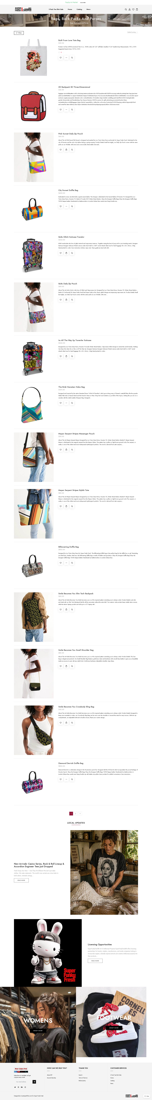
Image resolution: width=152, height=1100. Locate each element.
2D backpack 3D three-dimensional (74, 87)
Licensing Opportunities (100, 944)
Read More (21, 880)
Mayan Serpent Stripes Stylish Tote (73, 490)
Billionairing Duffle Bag (68, 547)
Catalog (79, 9)
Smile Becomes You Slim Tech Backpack (75, 593)
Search (80, 1075)
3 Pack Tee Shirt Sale (56, 9)
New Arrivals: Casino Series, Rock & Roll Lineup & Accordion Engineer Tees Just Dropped (39, 865)
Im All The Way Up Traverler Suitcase (74, 340)
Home (70, 9)
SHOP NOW (38, 1031)
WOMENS (38, 1020)
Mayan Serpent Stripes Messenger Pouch (76, 433)
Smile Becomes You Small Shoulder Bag (76, 650)
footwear (114, 1017)
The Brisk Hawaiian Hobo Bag (71, 387)
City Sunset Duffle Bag (68, 190)
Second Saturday (51, 1078)
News (88, 9)
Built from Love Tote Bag (69, 40)
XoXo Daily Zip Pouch (67, 283)
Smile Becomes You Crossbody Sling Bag (76, 707)
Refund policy (82, 1081)
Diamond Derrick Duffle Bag (70, 763)
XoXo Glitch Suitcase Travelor (71, 237)
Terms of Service (83, 1078)
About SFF (49, 1075)
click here (83, 2)
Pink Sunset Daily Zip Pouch (70, 134)
